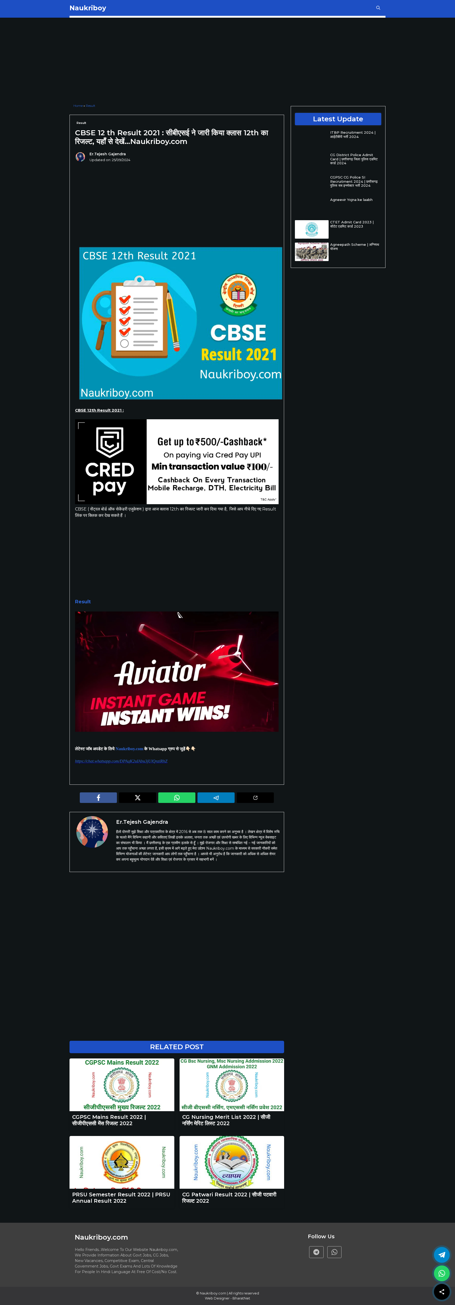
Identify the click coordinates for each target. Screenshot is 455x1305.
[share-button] (442, 1292)
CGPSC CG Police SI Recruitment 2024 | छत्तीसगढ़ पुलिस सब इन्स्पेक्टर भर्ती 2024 (354, 181)
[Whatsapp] (334, 1252)
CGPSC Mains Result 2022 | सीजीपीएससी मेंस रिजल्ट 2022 (109, 1120)
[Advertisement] (177, 61)
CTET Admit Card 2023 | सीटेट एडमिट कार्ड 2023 (352, 224)
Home (78, 106)
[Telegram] (316, 1252)
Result (90, 106)
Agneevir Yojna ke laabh (351, 200)
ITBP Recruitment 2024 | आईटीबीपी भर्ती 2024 (352, 134)
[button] (378, 8)
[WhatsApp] (442, 1273)
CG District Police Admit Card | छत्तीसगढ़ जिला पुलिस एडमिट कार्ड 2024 (354, 159)
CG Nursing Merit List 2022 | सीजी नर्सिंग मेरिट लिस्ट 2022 (226, 1120)
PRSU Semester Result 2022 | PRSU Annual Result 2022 (121, 1197)
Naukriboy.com (129, 749)
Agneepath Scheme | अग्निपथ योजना (354, 246)
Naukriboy (88, 8)
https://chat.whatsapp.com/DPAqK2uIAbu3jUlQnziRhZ (121, 761)
